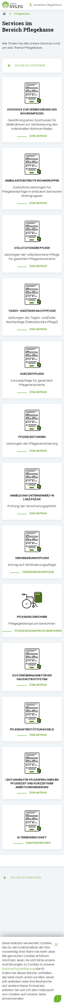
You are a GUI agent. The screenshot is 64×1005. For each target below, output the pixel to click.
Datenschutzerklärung (18, 969)
